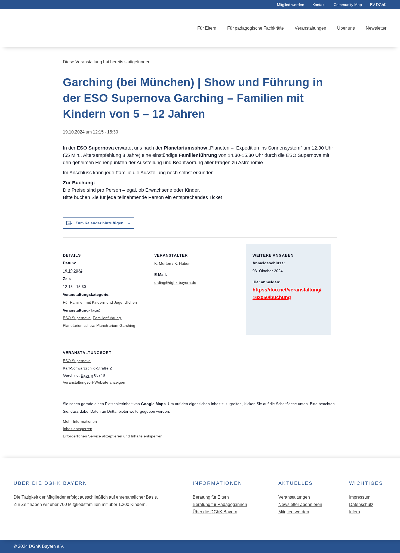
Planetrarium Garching (115, 325)
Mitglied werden (290, 5)
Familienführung (107, 318)
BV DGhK (378, 5)
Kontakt (318, 5)
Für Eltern (206, 28)
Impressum (359, 497)
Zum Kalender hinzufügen (99, 223)
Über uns (346, 28)
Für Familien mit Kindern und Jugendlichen (100, 302)
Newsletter (376, 28)
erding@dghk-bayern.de (175, 282)
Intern (354, 511)
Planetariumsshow (78, 325)
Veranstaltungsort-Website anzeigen (94, 382)
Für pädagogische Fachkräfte (255, 28)
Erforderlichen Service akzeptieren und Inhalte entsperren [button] (112, 436)
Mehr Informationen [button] (80, 421)
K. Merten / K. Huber (172, 263)
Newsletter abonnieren (300, 504)
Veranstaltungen (310, 28)
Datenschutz (361, 504)
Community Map (348, 5)
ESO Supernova (77, 318)
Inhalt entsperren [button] (77, 429)
